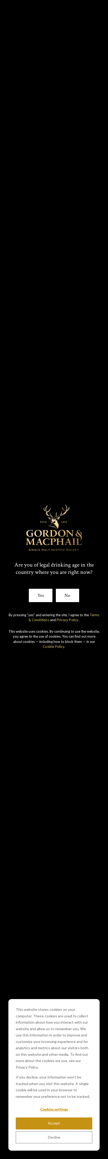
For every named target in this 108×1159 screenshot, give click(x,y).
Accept (54, 1123)
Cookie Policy (53, 646)
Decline (54, 1137)
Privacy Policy (68, 620)
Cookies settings (54, 1109)
